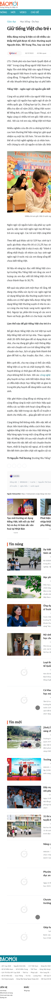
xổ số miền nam (7, 969)
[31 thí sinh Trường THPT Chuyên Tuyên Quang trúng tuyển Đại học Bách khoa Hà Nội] (24, 826)
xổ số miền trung (22, 969)
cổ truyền (13, 486)
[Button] (19, 53)
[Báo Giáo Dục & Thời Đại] (44, 931)
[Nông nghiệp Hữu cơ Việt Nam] (43, 529)
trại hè (32, 482)
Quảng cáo (3, 997)
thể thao (34, 969)
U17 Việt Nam (33, 966)
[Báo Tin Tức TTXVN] (45, 795)
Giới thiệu (3, 990)
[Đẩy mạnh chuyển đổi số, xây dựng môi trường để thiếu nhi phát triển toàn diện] (24, 797)
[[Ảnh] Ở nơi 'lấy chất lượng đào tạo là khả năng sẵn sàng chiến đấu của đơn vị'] (24, 737)
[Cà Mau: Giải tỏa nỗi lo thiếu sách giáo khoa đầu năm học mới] (24, 700)
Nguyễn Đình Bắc (20, 966)
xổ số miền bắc (7, 976)
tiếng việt (13, 482)
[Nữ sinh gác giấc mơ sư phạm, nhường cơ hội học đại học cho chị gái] (24, 644)
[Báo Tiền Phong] (46, 613)
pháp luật (34, 972)
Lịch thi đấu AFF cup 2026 (11, 972)
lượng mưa (37, 976)
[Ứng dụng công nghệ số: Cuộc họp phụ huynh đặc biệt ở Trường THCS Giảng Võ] (24, 615)
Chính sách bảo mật (6, 995)
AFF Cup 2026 (6, 966)
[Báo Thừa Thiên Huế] (45, 763)
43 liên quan (41, 53)
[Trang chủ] (9, 5)
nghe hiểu (24, 486)
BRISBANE (23, 482)
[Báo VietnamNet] (13, 53)
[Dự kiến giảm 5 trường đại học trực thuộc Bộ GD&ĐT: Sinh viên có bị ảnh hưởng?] (24, 559)
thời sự (25, 972)
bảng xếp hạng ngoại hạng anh (27, 979)
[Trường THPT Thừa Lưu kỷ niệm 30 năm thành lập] (24, 769)
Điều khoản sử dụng (6, 993)
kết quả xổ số (46, 979)
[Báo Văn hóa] (9, 533)
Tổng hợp (27, 990)
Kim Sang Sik (44, 972)
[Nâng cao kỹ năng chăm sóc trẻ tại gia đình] (24, 854)
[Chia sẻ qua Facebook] (9, 466)
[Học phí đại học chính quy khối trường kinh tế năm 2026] (24, 587)
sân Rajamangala (8, 979)
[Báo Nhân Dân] (45, 581)
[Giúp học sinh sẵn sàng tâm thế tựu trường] (24, 937)
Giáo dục (11, 21)
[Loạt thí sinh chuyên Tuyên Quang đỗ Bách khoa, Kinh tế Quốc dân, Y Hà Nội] (24, 672)
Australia (16, 476)
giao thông (19, 976)
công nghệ (45, 375)
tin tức (28, 976)
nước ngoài (34, 486)
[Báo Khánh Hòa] (46, 907)
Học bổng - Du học (29, 21)
